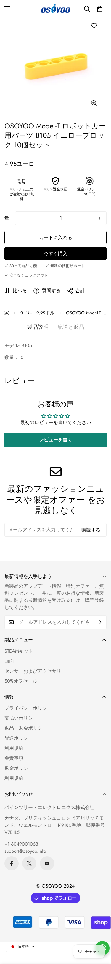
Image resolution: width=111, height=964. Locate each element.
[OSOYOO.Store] (55, 9)
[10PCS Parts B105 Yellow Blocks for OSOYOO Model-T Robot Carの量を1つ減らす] (22, 218)
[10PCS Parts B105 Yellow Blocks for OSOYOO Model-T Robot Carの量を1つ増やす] (99, 218)
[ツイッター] (29, 863)
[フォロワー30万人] (11, 863)
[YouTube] (47, 863)
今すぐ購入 (55, 253)
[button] (100, 9)
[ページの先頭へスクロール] (100, 933)
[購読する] (100, 622)
